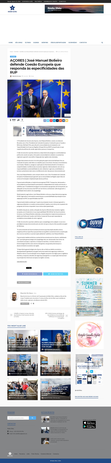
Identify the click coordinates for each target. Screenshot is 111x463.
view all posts (25, 303)
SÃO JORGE (18, 42)
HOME (11, 42)
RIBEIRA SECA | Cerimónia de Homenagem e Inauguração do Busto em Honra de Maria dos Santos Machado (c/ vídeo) (59, 430)
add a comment (24, 282)
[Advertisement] (55, 27)
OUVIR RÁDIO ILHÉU (27, 1)
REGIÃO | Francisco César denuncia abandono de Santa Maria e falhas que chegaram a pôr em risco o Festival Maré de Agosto (55, 368)
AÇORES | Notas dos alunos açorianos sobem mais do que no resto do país (54, 345)
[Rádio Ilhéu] (12, 8)
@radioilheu (78, 390)
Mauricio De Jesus (16, 76)
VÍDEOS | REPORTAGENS (58, 42)
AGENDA (36, 42)
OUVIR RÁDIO (72, 42)
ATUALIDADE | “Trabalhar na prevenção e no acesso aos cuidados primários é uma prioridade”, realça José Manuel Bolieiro (21, 367)
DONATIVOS (62, 1)
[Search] (102, 42)
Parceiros (22, 454)
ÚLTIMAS (28, 42)
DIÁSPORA (45, 42)
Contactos (56, 454)
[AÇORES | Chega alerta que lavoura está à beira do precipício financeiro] (22, 389)
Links (28, 454)
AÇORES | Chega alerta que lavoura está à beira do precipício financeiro (22, 394)
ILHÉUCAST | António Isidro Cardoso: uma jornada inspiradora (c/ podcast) (59, 440)
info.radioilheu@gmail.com (20, 433)
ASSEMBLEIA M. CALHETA (50, 1)
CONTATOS (83, 42)
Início (16, 454)
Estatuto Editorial (46, 454)
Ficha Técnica (35, 454)
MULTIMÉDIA (38, 1)
